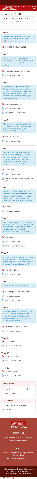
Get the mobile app (7, 478)
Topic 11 (5, 338)
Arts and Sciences (23, 18)
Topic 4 (4, 120)
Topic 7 (4, 218)
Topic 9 (4, 281)
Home (6, 18)
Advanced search (9, 394)
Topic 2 (4, 54)
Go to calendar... (8, 409)
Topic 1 (4, 32)
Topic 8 (4, 253)
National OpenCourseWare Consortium (18, 437)
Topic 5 (4, 148)
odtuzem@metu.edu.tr (22, 458)
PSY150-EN (20, 22)
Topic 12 (5, 353)
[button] (17, 394)
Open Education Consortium (18, 441)
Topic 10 (5, 307)
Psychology (10, 22)
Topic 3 (4, 83)
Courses (13, 18)
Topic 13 (5, 368)
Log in (33, 6)
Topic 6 (4, 187)
